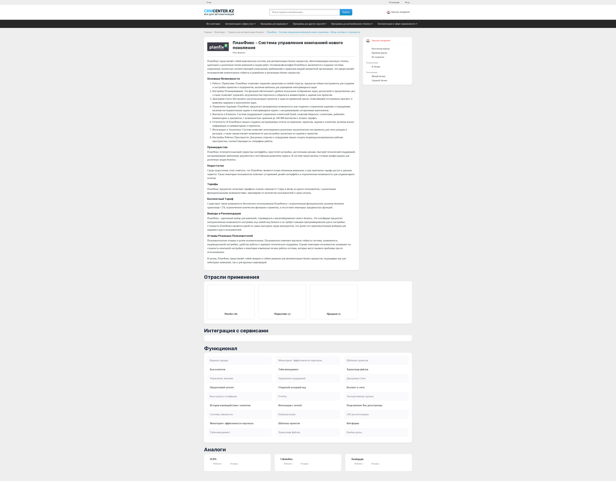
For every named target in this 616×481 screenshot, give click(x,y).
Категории (220, 32)
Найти (346, 12)
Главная (208, 32)
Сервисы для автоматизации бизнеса (246, 32)
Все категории (213, 24)
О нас (209, 2)
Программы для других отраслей (309, 24)
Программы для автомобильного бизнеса (351, 24)
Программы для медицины (273, 24)
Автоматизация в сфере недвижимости (396, 24)
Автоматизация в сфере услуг (239, 24)
